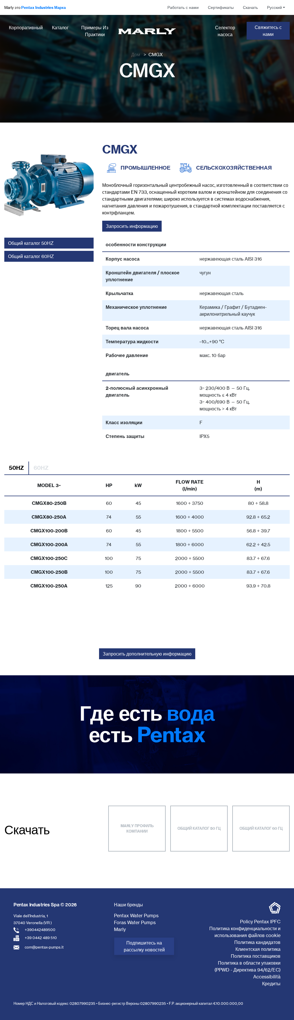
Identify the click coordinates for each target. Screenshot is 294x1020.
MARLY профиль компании (137, 828)
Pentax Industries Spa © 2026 (45, 904)
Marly (120, 929)
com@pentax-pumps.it (44, 947)
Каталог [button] (60, 27)
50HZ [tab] (16, 467)
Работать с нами (183, 7)
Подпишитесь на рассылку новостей (144, 946)
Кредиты (271, 983)
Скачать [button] (250, 7)
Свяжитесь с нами (268, 30)
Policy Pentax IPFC (260, 921)
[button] (276, 7)
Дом (135, 54)
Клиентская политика (258, 949)
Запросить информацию (132, 226)
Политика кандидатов (257, 942)
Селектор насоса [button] (225, 31)
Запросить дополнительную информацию (147, 654)
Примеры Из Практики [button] (94, 31)
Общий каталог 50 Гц (199, 828)
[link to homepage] (147, 31)
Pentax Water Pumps (136, 915)
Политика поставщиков (256, 956)
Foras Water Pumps (135, 922)
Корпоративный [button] (26, 27)
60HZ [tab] (41, 467)
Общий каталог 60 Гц (261, 828)
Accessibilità (267, 977)
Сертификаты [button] (221, 7)
